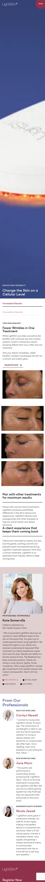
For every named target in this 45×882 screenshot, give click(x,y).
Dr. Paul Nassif (30, 680)
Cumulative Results (12, 312)
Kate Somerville (10, 680)
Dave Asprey (26, 684)
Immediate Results (12, 303)
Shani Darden (9, 684)
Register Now (12, 880)
